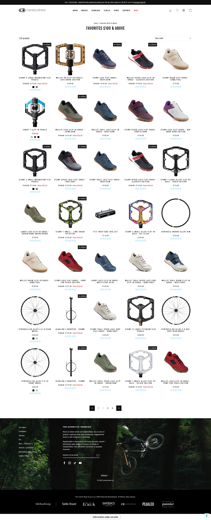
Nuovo (75, 10)
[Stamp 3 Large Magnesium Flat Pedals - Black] (33, 87)
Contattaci (22, 431)
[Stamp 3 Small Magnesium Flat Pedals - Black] (33, 189)
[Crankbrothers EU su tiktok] (74, 462)
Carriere (22, 435)
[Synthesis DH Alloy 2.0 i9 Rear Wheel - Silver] (37, 338)
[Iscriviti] (98, 455)
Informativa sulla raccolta (105, 517)
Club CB (107, 10)
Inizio (96, 23)
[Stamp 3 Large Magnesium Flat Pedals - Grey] (37, 87)
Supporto (126, 10)
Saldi (136, 10)
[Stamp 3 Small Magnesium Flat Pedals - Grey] (37, 189)
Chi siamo (22, 427)
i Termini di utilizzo (90, 444)
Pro (20, 440)
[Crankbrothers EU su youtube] (80, 462)
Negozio (84, 10)
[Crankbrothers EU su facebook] (64, 462)
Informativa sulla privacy (28, 452)
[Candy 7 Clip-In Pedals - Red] (35, 137)
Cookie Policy (24, 456)
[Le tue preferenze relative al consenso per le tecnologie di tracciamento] (206, 515)
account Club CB (139, 2)
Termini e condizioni (26, 448)
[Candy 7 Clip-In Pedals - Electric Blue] (32, 137)
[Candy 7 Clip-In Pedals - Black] (38, 137)
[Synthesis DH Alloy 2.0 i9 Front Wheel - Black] (33, 390)
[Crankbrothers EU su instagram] (69, 462)
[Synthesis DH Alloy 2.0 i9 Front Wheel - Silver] (37, 390)
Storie (116, 10)
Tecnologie (95, 10)
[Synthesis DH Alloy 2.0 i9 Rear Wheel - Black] (33, 338)
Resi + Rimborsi (25, 444)
